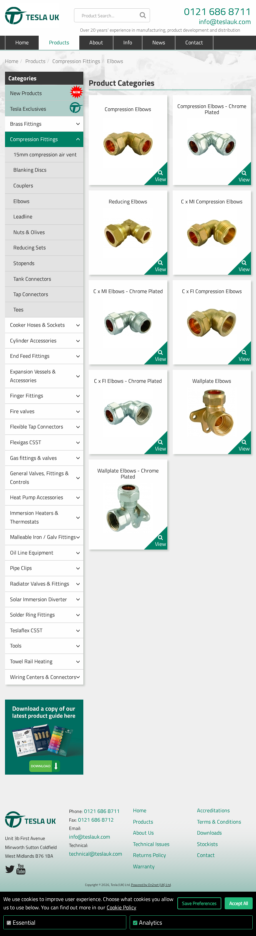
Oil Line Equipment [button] (31, 553)
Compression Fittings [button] (34, 139)
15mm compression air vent (45, 154)
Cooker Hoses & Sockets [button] (37, 325)
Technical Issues (151, 844)
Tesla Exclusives (28, 109)
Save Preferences (199, 903)
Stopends (23, 263)
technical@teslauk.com (95, 854)
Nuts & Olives (29, 232)
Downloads (209, 833)
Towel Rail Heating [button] (31, 661)
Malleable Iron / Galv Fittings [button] (43, 537)
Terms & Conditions (219, 822)
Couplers (23, 185)
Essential (24, 922)
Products (35, 61)
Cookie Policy (121, 907)
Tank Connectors (32, 279)
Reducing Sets (29, 247)
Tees (18, 309)
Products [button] (59, 42)
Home (22, 42)
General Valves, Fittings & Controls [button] (39, 477)
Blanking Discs (29, 170)
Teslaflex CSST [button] (26, 630)
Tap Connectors (30, 294)
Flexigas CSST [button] (25, 442)
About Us (143, 833)
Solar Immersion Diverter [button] (38, 599)
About (96, 42)
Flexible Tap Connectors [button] (36, 426)
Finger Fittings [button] (26, 395)
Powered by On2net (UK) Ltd (151, 884)
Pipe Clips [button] (21, 568)
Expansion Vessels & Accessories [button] (33, 375)
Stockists (207, 844)
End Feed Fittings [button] (29, 356)
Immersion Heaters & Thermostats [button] (34, 517)
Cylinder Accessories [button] (33, 340)
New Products (26, 93)
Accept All (238, 903)
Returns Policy (149, 855)
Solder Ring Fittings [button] (32, 615)
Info (127, 42)
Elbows (115, 61)
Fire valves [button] (22, 411)
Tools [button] (15, 646)
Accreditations (213, 810)
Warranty (144, 866)
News (158, 42)
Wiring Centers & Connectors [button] (43, 677)
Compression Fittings (76, 61)
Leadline (22, 216)
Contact (194, 42)
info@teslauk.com (225, 21)
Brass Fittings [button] (25, 124)
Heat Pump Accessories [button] (36, 497)
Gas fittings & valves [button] (33, 458)
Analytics (150, 922)
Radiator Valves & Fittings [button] (39, 584)
